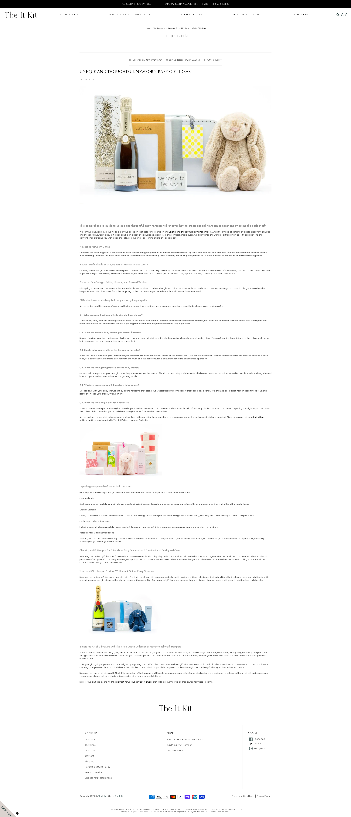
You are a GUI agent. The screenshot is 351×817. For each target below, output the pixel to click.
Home (147, 28)
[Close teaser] (17, 813)
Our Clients (91, 745)
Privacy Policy (263, 796)
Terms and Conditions (243, 796)
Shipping (89, 761)
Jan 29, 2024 (87, 79)
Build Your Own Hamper (179, 745)
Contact (89, 756)
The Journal (158, 28)
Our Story (90, 739)
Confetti (119, 796)
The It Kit (218, 60)
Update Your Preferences (98, 777)
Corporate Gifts (175, 750)
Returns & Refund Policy (97, 766)
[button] (8, 809)
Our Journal (91, 750)
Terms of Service (94, 772)
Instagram (259, 748)
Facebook (259, 739)
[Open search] (337, 14)
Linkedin (258, 743)
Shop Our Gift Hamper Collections (185, 739)
